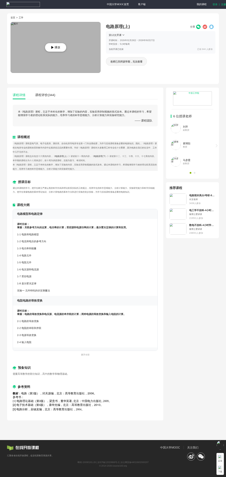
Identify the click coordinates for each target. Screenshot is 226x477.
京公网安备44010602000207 (135, 462)
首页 (13, 17)
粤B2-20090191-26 (86, 462)
